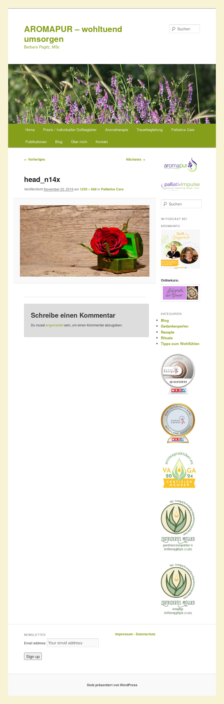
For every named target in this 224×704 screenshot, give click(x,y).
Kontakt (102, 141)
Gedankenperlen (174, 326)
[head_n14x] (84, 241)
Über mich (79, 141)
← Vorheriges (34, 159)
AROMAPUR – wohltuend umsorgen (73, 33)
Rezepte (167, 332)
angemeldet (54, 325)
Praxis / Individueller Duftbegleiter (69, 129)
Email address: (35, 643)
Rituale (167, 337)
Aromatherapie (116, 129)
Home (30, 129)
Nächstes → (135, 159)
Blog (58, 141)
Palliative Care (182, 129)
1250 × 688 (88, 189)
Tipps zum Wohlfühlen (180, 343)
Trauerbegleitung (150, 129)
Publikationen (36, 141)
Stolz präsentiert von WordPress (112, 684)
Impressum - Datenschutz (135, 633)
